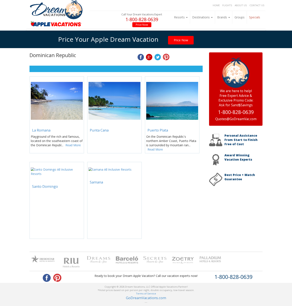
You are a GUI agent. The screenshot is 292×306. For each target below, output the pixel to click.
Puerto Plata (157, 130)
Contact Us (256, 5)
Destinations (201, 17)
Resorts (180, 17)
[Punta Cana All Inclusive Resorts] (114, 101)
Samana (96, 182)
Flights (227, 5)
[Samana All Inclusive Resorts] (114, 169)
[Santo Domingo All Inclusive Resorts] (57, 171)
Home (216, 5)
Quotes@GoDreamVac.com (236, 119)
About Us (241, 5)
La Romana (41, 130)
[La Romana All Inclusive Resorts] (57, 101)
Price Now (142, 25)
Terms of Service (146, 293)
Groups (239, 17)
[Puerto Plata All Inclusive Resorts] (172, 101)
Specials (254, 17)
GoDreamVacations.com (146, 297)
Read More (73, 145)
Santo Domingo (45, 186)
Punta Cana (99, 130)
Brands (222, 17)
